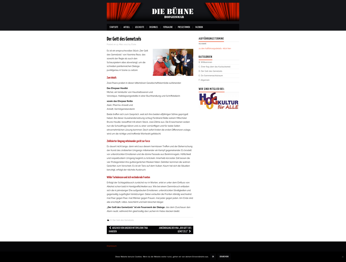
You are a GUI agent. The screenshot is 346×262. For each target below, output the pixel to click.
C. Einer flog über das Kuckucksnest (214, 66)
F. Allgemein (204, 80)
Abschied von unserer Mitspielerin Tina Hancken (128, 230)
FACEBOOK (199, 27)
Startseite (113, 27)
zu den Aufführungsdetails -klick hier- (215, 48)
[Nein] (342, 256)
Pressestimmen (184, 27)
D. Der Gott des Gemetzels (122, 220)
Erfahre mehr (224, 257)
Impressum (112, 246)
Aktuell (126, 27)
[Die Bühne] (173, 12)
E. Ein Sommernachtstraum (211, 75)
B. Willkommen (205, 62)
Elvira (133, 44)
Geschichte (139, 27)
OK (213, 257)
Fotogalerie (168, 27)
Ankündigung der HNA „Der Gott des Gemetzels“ (175, 230)
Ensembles (153, 27)
